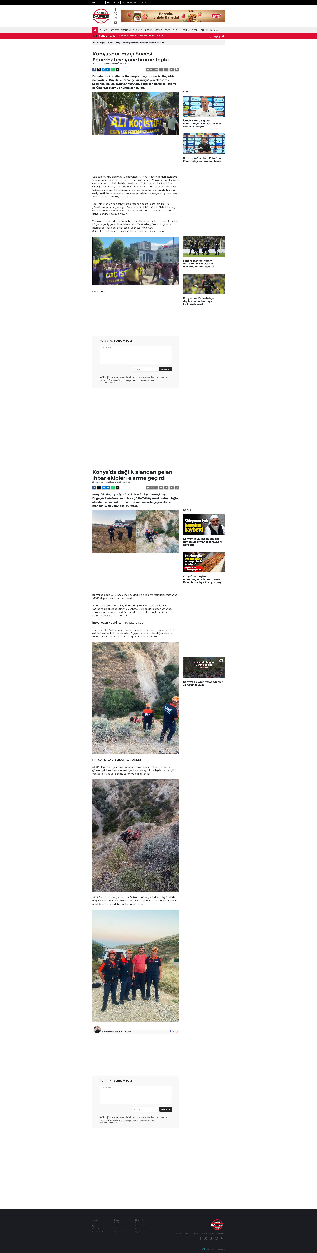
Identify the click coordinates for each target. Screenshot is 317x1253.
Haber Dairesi (98, 2)
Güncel (103, 30)
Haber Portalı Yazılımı (215, 1249)
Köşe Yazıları (119, 1232)
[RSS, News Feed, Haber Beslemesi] (222, 1238)
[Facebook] (94, 69)
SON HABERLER (129, 2)
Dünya (214, 30)
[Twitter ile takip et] (115, 14)
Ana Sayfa (100, 43)
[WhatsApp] (113, 69)
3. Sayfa (149, 30)
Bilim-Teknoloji (98, 1232)
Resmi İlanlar (200, 30)
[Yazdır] (177, 69)
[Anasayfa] (95, 30)
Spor (167, 30)
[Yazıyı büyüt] (161, 69)
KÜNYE (143, 2)
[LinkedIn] (108, 69)
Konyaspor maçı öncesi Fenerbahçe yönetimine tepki (140, 43)
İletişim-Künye (190, 1233)
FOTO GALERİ (113, 2)
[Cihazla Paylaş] (117, 69)
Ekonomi (126, 30)
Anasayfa (179, 1233)
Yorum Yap (153, 69)
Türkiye (137, 30)
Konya (158, 30)
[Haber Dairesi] (101, 16)
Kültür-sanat (140, 1229)
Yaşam (138, 1232)
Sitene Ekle (220, 1233)
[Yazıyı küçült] (166, 69)
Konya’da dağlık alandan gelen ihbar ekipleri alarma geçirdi (152, 36)
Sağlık (176, 30)
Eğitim (186, 30)
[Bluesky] (104, 69)
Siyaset (114, 30)
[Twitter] (99, 69)
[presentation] (93, 35)
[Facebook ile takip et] (115, 9)
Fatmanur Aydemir (112, 1031)
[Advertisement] (135, 154)
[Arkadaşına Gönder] (171, 69)
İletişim (200, 1233)
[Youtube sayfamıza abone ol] (115, 23)
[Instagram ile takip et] (115, 18)
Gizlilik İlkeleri (209, 1233)
